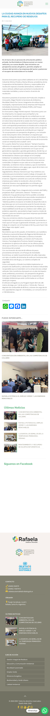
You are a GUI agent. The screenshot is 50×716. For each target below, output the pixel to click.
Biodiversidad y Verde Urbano (17, 680)
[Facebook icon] (18, 707)
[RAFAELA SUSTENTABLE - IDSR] (25, 4)
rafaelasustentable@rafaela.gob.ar (20, 591)
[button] (44, 710)
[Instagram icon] (22, 707)
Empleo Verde (12, 672)
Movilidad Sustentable (15, 668)
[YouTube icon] (25, 707)
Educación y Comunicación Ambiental (20, 664)
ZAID (29, 703)
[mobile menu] (47, 4)
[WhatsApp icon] (31, 707)
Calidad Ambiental (13, 684)
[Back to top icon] (25, 696)
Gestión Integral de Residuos (17, 659)
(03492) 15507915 (14, 589)
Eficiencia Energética (14, 676)
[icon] (28, 707)
